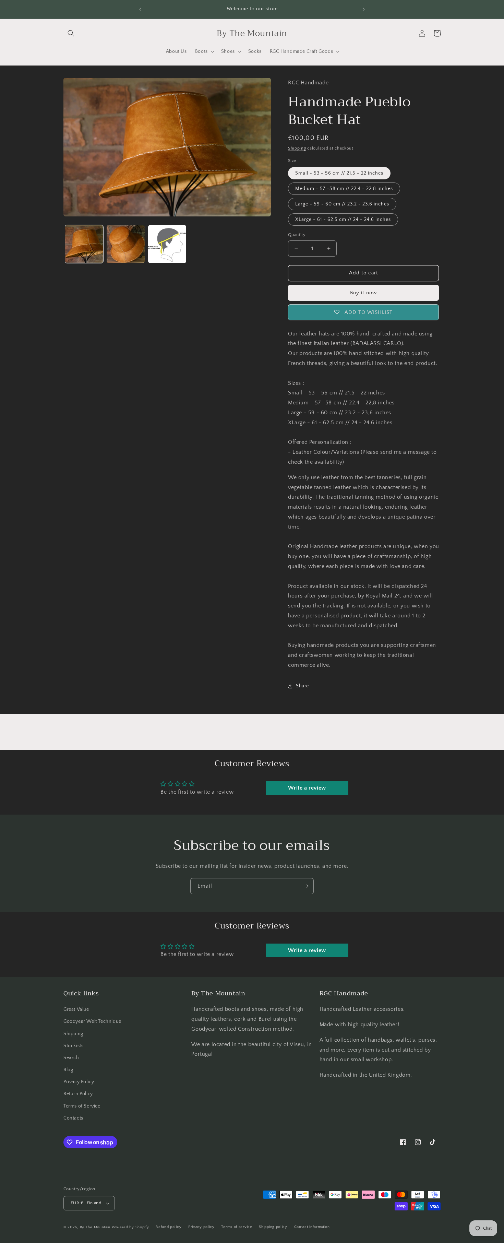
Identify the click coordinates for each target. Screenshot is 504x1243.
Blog (68, 1070)
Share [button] (302, 686)
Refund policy (168, 1227)
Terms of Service (81, 1106)
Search (71, 1058)
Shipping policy (273, 1227)
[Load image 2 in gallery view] (126, 244)
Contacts (73, 1118)
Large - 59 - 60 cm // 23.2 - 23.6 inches (342, 204)
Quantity (296, 234)
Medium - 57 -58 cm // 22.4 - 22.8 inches (344, 188)
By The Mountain (95, 1227)
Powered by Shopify (130, 1227)
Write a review (307, 788)
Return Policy (78, 1094)
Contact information (312, 1227)
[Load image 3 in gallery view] (167, 244)
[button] (71, 33)
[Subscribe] (305, 886)
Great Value (76, 1009)
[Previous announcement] (140, 9)
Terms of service (236, 1227)
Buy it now (363, 293)
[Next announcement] (363, 9)
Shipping (297, 148)
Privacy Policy (78, 1082)
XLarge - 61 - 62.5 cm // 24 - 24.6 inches (343, 219)
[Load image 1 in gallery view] (84, 244)
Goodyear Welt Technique (92, 1021)
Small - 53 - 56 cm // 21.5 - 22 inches (339, 173)
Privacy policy (201, 1227)
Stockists (73, 1046)
